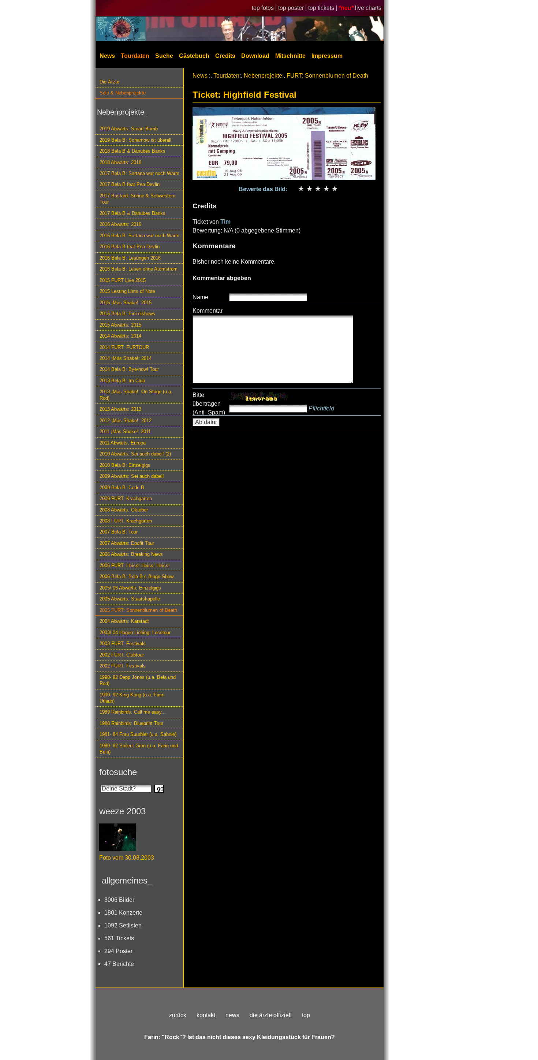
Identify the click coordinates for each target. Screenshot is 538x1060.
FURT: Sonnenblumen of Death (327, 75)
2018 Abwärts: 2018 (120, 162)
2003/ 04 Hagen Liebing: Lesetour (135, 632)
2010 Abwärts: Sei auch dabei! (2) (135, 454)
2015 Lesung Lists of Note (127, 291)
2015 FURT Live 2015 (123, 280)
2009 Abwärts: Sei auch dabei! (132, 476)
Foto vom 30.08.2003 (126, 858)
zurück (177, 1015)
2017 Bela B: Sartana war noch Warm (139, 173)
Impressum (327, 56)
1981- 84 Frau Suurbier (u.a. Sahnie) (138, 734)
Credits (225, 56)
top (306, 1015)
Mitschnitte (290, 56)
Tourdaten (135, 56)
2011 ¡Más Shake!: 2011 (125, 431)
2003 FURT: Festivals (123, 643)
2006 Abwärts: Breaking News (131, 554)
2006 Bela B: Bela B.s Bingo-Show (136, 576)
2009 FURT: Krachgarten (126, 498)
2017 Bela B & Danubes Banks (132, 213)
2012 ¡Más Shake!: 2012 (126, 420)
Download (255, 56)
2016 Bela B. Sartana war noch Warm (139, 235)
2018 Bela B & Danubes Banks (132, 151)
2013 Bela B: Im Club (122, 380)
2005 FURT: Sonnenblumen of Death (138, 610)
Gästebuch (194, 56)
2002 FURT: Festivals (123, 666)
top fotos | (265, 8)
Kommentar (208, 311)
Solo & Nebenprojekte (123, 93)
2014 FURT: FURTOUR (124, 347)
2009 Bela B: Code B (122, 487)
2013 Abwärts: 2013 (120, 409)
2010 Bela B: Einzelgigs (125, 465)
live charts (368, 8)
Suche (164, 56)
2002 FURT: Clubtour (122, 655)
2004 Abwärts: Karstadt (124, 621)
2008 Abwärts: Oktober (124, 510)
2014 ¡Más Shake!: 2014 (126, 358)
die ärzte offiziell (271, 1015)
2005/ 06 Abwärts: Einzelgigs (130, 588)
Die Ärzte (109, 82)
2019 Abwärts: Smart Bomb (129, 128)
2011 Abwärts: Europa (123, 443)
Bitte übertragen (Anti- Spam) (209, 404)
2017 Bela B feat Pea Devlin (130, 184)
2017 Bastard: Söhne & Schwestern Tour (137, 199)
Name (200, 297)
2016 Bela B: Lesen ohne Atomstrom (139, 269)
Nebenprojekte (263, 75)
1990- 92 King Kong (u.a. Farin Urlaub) (132, 698)
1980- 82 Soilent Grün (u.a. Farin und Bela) (139, 749)
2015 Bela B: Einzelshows (127, 313)
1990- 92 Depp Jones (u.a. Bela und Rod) (138, 680)
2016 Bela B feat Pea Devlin (130, 246)
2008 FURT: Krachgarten (126, 521)
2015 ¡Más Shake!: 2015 (126, 302)
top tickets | (323, 8)
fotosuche (118, 772)
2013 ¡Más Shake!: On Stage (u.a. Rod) (136, 395)
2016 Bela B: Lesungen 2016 (130, 258)
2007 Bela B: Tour (119, 532)
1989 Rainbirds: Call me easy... (133, 712)
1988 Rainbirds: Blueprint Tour (131, 723)
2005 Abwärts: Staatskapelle (130, 599)
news (232, 1015)
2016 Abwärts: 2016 (120, 224)
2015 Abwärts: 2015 (120, 325)
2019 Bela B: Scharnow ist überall (135, 140)
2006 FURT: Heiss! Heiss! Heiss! (135, 565)
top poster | (293, 8)
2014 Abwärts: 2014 (120, 336)
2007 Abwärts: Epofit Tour (127, 543)
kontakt (206, 1015)
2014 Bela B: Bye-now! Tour (129, 369)
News (107, 56)
